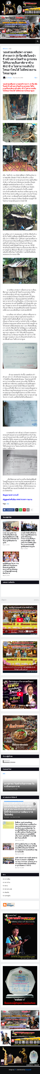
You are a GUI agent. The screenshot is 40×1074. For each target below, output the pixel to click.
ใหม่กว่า (4, 600)
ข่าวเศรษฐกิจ (6, 895)
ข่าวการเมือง (6, 879)
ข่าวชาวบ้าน (6, 882)
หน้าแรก (5, 48)
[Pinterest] (24, 509)
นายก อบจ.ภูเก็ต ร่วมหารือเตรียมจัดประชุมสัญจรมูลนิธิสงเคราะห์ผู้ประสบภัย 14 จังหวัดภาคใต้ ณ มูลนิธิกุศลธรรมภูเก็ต (11, 537)
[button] (37, 41)
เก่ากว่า (36, 600)
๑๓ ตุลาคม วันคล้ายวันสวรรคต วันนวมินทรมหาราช (19, 785)
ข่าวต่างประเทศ (7, 889)
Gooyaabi (28, 1069)
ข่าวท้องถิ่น (6, 892)
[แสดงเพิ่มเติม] (31, 509)
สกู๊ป (10, 48)
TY (15, 1069)
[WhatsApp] (20, 509)
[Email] (28, 509)
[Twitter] (16, 509)
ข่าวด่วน (5, 885)
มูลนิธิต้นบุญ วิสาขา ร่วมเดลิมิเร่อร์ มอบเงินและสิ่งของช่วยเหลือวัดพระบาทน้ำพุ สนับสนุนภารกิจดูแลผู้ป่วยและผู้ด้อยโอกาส (11, 568)
